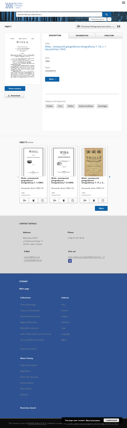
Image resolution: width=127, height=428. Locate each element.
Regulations (25, 371)
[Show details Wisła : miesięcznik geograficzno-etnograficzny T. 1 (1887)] (42, 200)
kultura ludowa (86, 106)
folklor (71, 106)
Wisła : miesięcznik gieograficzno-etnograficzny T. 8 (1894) (62, 180)
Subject (64, 316)
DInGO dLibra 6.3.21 (37, 423)
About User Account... (29, 377)
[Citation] (118, 26)
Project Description (28, 365)
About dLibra (25, 388)
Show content (15, 88)
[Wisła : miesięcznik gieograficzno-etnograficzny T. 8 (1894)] (63, 162)
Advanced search (97, 19)
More (101, 208)
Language (65, 334)
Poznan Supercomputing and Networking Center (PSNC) (92, 423)
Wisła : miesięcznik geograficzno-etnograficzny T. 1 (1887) (32, 180)
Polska (50, 106)
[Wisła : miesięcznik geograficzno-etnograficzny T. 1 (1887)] (33, 162)
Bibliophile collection (29, 328)
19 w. (60, 106)
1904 (47, 61)
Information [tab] (82, 35)
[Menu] (123, 2)
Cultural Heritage (27, 304)
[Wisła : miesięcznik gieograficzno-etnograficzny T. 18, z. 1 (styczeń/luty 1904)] (22, 58)
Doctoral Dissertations (30, 316)
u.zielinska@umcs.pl (33, 260)
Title (63, 304)
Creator (64, 310)
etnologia (102, 106)
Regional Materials (28, 322)
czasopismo (50, 70)
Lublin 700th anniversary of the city (35, 334)
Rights (64, 340)
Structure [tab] (109, 35)
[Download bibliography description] (24, 200)
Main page (24, 288)
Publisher (65, 322)
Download (15, 95)
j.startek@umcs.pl (32, 257)
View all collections (28, 348)
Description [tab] (55, 35)
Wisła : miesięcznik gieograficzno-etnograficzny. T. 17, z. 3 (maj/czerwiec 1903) (92, 180)
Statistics (24, 394)
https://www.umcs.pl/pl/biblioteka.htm (85, 257)
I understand (111, 420)
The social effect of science (32, 340)
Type (63, 328)
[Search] (106, 14)
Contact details (26, 382)
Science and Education (30, 310)
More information (93, 420)
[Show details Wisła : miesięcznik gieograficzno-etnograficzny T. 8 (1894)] (72, 200)
